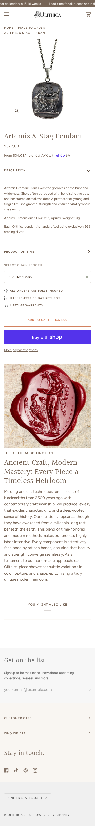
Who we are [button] (15, 733)
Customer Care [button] (18, 718)
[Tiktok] (16, 770)
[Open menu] (11, 14)
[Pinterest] (25, 770)
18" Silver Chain (20, 277)
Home (9, 27)
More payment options (21, 350)
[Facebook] (6, 770)
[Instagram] (35, 770)
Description (15, 170)
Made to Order (31, 27)
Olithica (15, 815)
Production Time (19, 251)
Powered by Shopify (52, 815)
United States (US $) (26, 798)
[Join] (84, 690)
